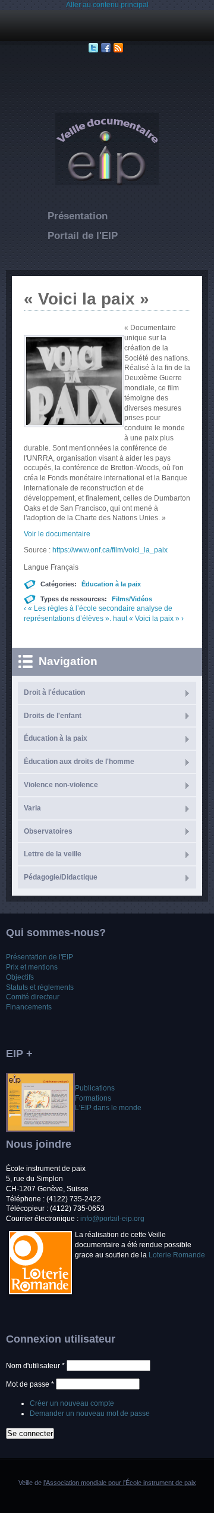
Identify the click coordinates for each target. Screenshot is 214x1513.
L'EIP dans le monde (108, 1108)
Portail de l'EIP (83, 235)
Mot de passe (30, 1384)
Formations (93, 1098)
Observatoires (48, 831)
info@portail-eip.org (112, 1218)
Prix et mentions (32, 967)
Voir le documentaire (57, 534)
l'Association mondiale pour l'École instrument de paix (119, 1482)
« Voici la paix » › (156, 618)
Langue (37, 567)
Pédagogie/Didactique (60, 877)
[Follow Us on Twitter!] (95, 47)
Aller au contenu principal (107, 5)
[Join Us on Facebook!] (107, 47)
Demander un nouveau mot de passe (90, 1413)
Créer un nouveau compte (72, 1403)
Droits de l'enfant (52, 716)
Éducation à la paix (111, 584)
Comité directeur (32, 997)
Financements (29, 1007)
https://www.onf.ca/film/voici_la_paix (110, 550)
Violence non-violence (61, 785)
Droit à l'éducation (54, 692)
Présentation (78, 216)
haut (120, 618)
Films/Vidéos (132, 598)
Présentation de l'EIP (39, 957)
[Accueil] (107, 183)
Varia (32, 808)
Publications (95, 1088)
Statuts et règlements (40, 987)
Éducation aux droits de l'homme (79, 761)
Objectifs (20, 977)
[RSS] (120, 47)
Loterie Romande (177, 1255)
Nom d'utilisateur (35, 1366)
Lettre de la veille (52, 854)
